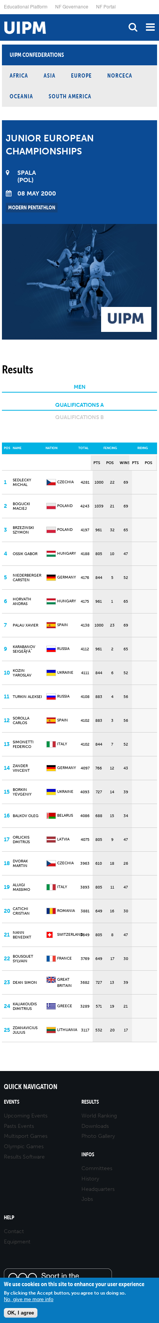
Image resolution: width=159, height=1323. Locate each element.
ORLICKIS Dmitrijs (21, 839)
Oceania (21, 96)
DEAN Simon (25, 982)
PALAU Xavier (25, 625)
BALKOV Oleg (26, 816)
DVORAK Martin (20, 863)
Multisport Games (25, 1136)
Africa (19, 75)
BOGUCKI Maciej (21, 506)
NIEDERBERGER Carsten (27, 577)
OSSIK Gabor (25, 554)
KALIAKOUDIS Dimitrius (25, 1006)
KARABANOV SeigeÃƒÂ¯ (24, 649)
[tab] (79, 388)
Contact (14, 1231)
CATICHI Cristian (21, 911)
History (90, 1178)
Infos (87, 1154)
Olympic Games (24, 1146)
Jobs (87, 1199)
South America (70, 96)
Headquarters (98, 1189)
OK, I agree (20, 1313)
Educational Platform (25, 6)
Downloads (95, 1126)
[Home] (2, 14)
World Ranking (99, 1115)
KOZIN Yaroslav (22, 673)
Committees (96, 1168)
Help (9, 1217)
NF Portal (106, 6)
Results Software (24, 1157)
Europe (81, 75)
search (133, 27)
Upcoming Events (25, 1115)
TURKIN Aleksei (27, 697)
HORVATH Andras (22, 601)
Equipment (17, 1241)
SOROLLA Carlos (21, 720)
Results (90, 1102)
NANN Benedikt (22, 935)
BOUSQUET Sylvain (23, 958)
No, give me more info (28, 1299)
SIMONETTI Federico (23, 744)
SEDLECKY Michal (22, 482)
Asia (50, 75)
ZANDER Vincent (21, 768)
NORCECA (119, 75)
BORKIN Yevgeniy (22, 792)
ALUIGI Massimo (21, 887)
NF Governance (71, 6)
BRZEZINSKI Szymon (23, 530)
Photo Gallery (98, 1136)
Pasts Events (19, 1126)
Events (11, 1102)
